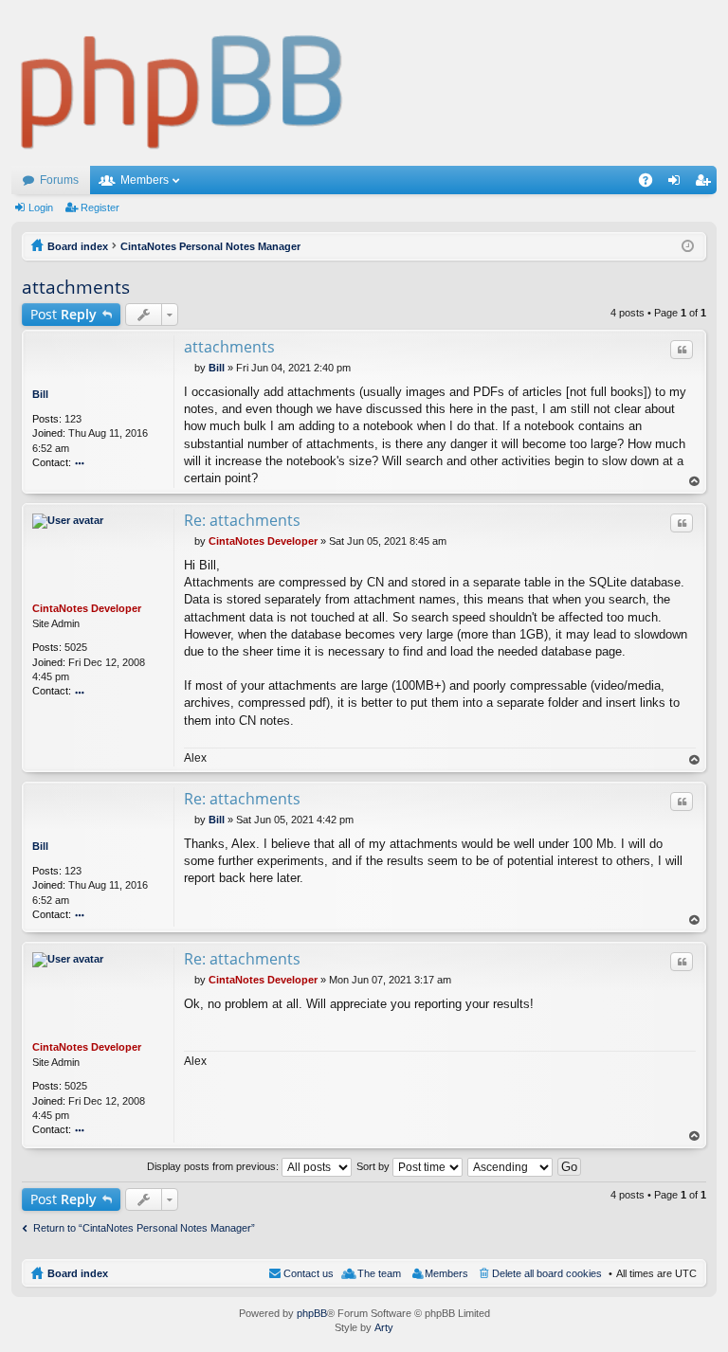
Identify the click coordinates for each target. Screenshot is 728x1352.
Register (100, 207)
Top (695, 482)
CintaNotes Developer (86, 608)
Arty (383, 1327)
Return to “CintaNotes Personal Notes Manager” (144, 1228)
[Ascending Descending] (511, 1166)
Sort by (374, 1166)
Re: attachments (242, 520)
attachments (76, 287)
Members (144, 180)
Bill (40, 394)
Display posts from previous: (214, 1166)
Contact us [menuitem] (308, 1273)
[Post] (189, 367)
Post (63, 314)
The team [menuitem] (379, 1273)
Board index (77, 1273)
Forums (59, 180)
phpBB (312, 1313)
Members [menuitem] (446, 1273)
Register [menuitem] (706, 183)
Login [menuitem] (677, 183)
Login (40, 207)
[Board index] (182, 83)
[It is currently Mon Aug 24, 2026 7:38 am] (688, 246)
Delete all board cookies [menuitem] (547, 1273)
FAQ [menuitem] (652, 183)
